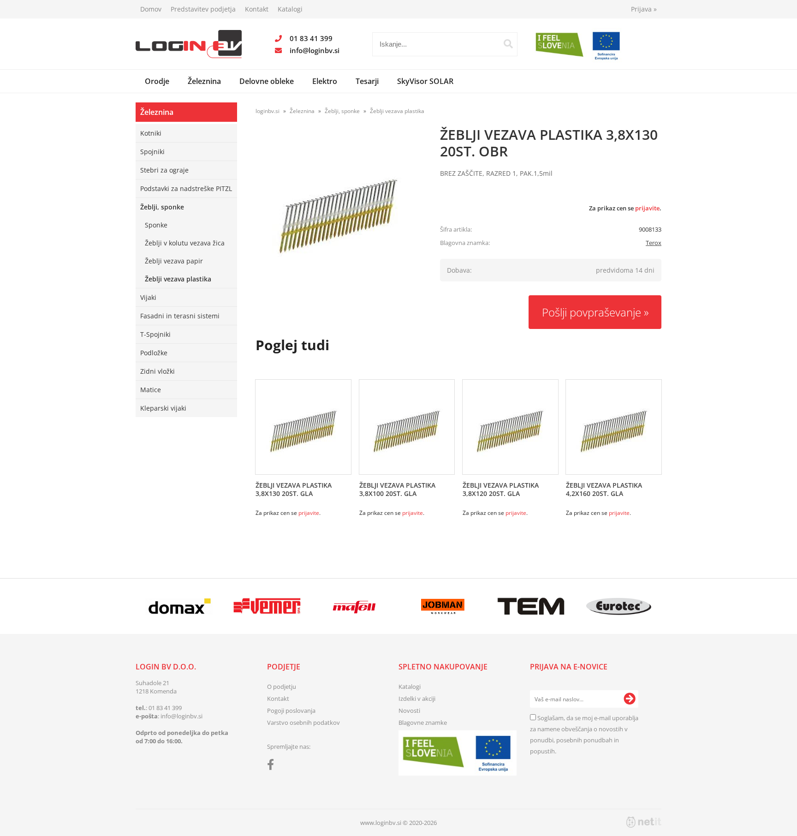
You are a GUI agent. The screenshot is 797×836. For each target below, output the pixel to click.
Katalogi (290, 9)
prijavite (647, 208)
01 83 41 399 (311, 38)
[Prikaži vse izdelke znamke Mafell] (354, 606)
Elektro (324, 81)
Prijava (644, 9)
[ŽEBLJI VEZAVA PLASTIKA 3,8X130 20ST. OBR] (339, 216)
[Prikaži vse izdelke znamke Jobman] (443, 606)
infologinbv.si (314, 50)
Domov (150, 9)
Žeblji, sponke (162, 207)
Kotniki (150, 133)
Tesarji (367, 81)
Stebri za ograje (164, 170)
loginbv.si (268, 111)
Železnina (204, 81)
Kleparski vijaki (163, 408)
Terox (653, 243)
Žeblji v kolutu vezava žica (185, 243)
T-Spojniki (155, 334)
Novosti (409, 710)
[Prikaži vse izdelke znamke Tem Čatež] (530, 606)
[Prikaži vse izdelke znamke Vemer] (266, 606)
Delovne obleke (266, 81)
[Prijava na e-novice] (629, 699)
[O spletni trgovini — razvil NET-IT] (643, 822)
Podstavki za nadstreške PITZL (186, 188)
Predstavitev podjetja (203, 9)
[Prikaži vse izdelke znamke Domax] (179, 606)
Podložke (153, 352)
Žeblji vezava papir (174, 261)
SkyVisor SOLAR (425, 81)
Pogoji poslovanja (291, 710)
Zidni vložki (157, 371)
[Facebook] (273, 766)
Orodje (157, 81)
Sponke (156, 225)
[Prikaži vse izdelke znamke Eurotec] (618, 606)
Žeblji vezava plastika (178, 279)
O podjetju (281, 686)
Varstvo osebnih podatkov (303, 722)
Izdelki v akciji (416, 698)
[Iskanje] (508, 43)
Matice (150, 389)
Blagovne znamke (422, 722)
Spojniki (152, 151)
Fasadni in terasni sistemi (180, 315)
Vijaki (148, 297)
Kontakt (256, 9)
